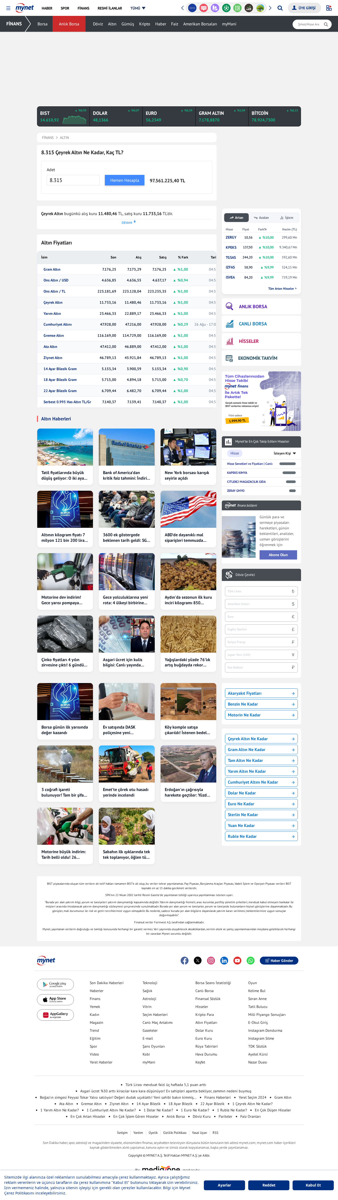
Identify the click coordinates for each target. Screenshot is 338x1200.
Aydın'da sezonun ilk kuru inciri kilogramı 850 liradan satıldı (188, 600)
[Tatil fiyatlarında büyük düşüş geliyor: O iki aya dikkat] (65, 447)
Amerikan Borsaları (200, 23)
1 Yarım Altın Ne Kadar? (59, 1110)
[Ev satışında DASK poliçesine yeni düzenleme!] (126, 701)
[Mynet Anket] (203, 7)
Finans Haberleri (217, 1097)
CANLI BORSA (253, 324)
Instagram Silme (261, 1038)
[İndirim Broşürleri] (214, 7)
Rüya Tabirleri (206, 1046)
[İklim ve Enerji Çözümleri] (260, 7)
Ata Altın (50, 346)
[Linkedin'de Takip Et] (224, 961)
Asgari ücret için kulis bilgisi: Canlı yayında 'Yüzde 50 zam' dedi (122, 662)
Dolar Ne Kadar (242, 793)
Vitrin (147, 1006)
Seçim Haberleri (155, 1014)
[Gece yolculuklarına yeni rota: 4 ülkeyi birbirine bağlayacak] (126, 571)
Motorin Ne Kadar (244, 714)
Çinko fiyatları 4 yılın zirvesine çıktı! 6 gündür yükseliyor (63, 662)
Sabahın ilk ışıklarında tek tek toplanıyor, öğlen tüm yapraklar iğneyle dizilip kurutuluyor (126, 854)
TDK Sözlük (257, 1046)
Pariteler (225, 1116)
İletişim (122, 1132)
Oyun (252, 982)
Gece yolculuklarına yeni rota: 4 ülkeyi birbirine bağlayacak (125, 600)
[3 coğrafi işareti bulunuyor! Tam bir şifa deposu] (65, 764)
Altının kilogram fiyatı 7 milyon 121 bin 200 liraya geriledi (65, 537)
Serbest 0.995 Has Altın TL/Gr (67, 402)
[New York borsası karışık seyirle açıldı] (188, 447)
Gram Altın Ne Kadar (246, 749)
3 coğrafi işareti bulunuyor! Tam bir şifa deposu (62, 792)
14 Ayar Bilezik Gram (60, 369)
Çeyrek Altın (53, 302)
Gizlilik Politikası (174, 1132)
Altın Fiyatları (206, 1022)
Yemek (95, 1006)
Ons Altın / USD (56, 280)
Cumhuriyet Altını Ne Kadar (253, 782)
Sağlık (147, 990)
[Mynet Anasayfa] (25, 6)
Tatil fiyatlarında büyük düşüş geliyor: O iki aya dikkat (62, 475)
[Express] (192, 7)
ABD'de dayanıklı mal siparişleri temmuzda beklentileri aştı (184, 537)
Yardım (138, 1132)
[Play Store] (55, 984)
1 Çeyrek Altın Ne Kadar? (252, 1103)
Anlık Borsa (69, 23)
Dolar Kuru (204, 1030)
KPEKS (231, 247)
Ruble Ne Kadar (242, 836)
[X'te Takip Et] (198, 961)
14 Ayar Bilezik (149, 1103)
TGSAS (231, 257)
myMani (229, 23)
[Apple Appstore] (55, 1000)
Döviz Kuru (202, 1116)
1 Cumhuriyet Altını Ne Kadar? (111, 1110)
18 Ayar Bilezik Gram (60, 380)
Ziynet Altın (53, 358)
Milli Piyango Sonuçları (267, 1014)
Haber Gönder (282, 960)
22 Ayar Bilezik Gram (60, 391)
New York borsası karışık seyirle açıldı (187, 475)
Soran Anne (257, 998)
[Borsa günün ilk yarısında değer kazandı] (65, 701)
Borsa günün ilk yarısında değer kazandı (64, 729)
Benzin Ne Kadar (243, 704)
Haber (160, 23)
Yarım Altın (52, 313)
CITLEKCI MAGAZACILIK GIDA (246, 482)
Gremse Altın (54, 335)
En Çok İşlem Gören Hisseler (136, 1116)
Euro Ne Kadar (241, 803)
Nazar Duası (257, 1062)
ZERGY (231, 237)
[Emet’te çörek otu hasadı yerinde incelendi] (126, 764)
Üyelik (153, 1132)
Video (94, 1054)
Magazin (96, 1022)
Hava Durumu (206, 1054)
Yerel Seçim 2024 (252, 1097)
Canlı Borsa (204, 990)
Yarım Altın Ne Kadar (247, 771)
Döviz (98, 23)
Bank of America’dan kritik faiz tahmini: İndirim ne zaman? (126, 475)
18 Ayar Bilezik (180, 1103)
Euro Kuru (203, 1038)
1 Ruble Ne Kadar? (232, 1110)
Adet (51, 169)
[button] (8, 8)
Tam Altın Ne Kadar (245, 760)
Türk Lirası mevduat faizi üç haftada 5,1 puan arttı (165, 1084)
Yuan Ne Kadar (241, 825)
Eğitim (95, 1038)
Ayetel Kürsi (258, 1054)
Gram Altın (52, 269)
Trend (94, 1030)
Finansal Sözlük (207, 998)
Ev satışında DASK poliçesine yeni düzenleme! (119, 729)
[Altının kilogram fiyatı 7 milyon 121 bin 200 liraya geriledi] (65, 509)
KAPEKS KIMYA (237, 473)
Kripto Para (204, 1014)
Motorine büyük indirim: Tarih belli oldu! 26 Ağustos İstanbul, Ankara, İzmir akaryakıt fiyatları (64, 854)
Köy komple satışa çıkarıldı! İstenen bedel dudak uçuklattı (186, 729)
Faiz (174, 23)
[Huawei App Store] (55, 1015)
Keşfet (200, 1062)
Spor (93, 1046)
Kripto (144, 23)
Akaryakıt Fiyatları (244, 693)
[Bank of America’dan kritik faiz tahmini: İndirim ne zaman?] (126, 447)
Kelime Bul (256, 990)
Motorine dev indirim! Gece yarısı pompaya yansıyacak (61, 600)
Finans (95, 998)
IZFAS (230, 267)
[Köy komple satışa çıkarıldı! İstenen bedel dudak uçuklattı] (188, 701)
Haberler (97, 990)
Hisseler (201, 1006)
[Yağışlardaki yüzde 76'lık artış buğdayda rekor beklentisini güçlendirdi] (188, 634)
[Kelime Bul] (237, 7)
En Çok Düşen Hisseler (273, 1110)
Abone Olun (278, 554)
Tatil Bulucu (257, 1006)
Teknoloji (150, 982)
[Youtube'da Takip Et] (237, 961)
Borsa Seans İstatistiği (213, 982)
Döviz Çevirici (245, 575)
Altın (112, 23)
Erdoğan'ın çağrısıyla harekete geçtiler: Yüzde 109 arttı (187, 792)
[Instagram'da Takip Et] (211, 961)
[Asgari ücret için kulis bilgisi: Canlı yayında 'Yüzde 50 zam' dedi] (126, 634)
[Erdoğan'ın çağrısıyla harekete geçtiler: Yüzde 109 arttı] (188, 764)
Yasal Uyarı (199, 1132)
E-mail (148, 1038)
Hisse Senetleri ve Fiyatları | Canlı (250, 464)
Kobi (146, 1054)
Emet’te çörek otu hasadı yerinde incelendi (125, 792)
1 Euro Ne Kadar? (195, 1110)
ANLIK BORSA (253, 306)
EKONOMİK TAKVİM (257, 358)
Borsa (42, 23)
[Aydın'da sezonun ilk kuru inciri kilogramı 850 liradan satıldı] (188, 571)
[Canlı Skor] (226, 7)
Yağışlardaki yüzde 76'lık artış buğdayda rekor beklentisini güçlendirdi (187, 662)
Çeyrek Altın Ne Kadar (248, 738)
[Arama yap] (280, 8)
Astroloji (149, 998)
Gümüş (127, 23)
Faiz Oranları (250, 1116)
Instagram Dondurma (265, 1030)
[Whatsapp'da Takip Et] (251, 961)
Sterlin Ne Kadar (243, 814)
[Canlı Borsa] (249, 7)
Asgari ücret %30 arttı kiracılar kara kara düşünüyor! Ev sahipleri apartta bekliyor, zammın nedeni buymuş (165, 1091)
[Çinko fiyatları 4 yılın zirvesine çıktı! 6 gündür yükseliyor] (65, 634)
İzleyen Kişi (282, 453)
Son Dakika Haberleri (107, 982)
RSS (215, 1132)
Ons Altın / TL (54, 291)
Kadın (94, 1014)
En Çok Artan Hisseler (88, 1116)
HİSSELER (249, 341)
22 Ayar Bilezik (212, 1103)
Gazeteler (150, 1030)
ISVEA (230, 277)
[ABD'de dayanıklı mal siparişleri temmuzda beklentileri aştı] (188, 509)
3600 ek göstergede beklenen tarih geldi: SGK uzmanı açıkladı (126, 537)
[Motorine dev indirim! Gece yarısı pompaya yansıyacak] (65, 571)
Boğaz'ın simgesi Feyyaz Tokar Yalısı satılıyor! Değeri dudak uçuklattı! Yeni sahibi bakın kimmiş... (118, 1097)
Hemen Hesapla (124, 180)
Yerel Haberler (101, 1062)
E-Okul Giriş (258, 1022)
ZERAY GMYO (236, 491)
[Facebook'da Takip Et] (185, 961)
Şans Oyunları (154, 1046)
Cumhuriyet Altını (58, 324)
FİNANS (14, 24)
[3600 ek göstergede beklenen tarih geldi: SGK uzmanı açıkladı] (126, 509)
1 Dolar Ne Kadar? (158, 1110)
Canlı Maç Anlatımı (158, 1022)
